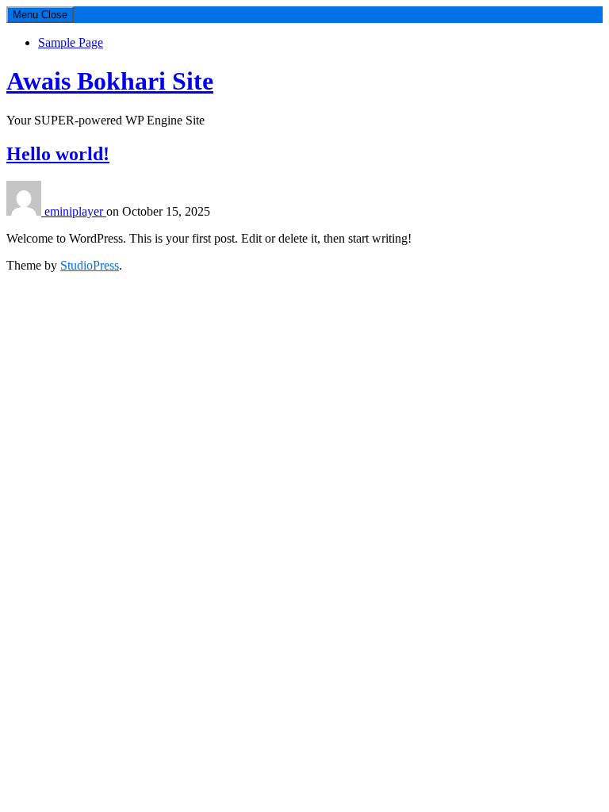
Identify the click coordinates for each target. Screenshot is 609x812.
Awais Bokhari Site (109, 81)
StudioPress (89, 265)
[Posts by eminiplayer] (25, 211)
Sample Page (70, 42)
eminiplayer (75, 211)
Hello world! (57, 154)
